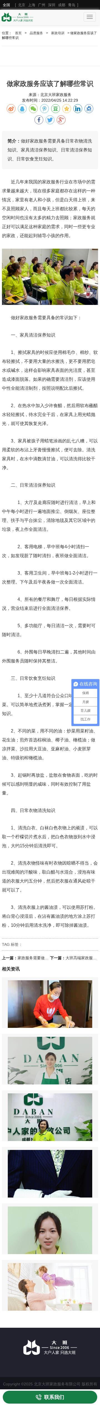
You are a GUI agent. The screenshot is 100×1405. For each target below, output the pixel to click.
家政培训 (57, 33)
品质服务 (36, 33)
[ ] (40, 5)
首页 (18, 33)
